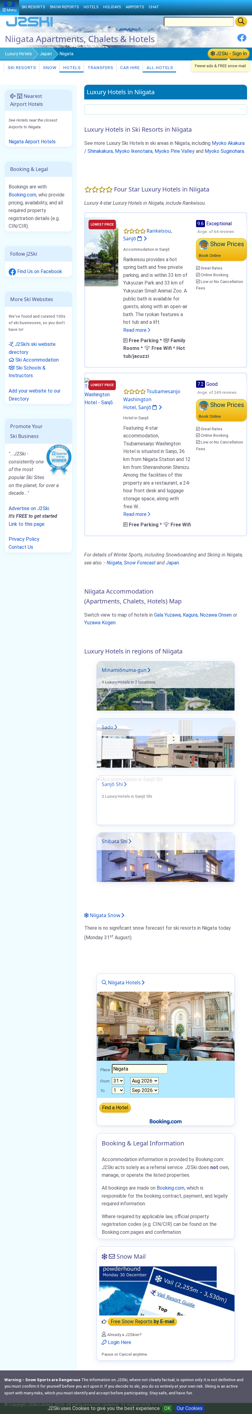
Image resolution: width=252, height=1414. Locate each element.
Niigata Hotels (124, 982)
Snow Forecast (140, 563)
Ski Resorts (21, 67)
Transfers (99, 67)
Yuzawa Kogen (100, 623)
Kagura (190, 615)
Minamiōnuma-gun (124, 670)
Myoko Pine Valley (175, 151)
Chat (154, 7)
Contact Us (21, 547)
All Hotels (159, 67)
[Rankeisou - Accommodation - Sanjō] (101, 251)
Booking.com (22, 195)
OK (167, 1408)
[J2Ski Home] (29, 26)
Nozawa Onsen (216, 615)
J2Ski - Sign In (231, 53)
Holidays (112, 7)
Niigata (114, 563)
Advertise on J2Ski (29, 508)
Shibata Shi (115, 841)
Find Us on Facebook (39, 271)
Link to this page (27, 524)
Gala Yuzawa (167, 615)
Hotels (71, 67)
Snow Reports (64, 7)
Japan (46, 53)
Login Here (119, 1342)
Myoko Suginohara (224, 151)
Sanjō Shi (112, 784)
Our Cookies (190, 1408)
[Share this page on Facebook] (242, 40)
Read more (135, 330)
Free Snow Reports (142, 1322)
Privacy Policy (24, 539)
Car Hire (129, 67)
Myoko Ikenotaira (133, 151)
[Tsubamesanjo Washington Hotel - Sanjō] (101, 392)
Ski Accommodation (36, 360)
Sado (107, 727)
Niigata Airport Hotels (32, 142)
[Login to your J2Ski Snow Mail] (165, 1290)
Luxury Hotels (18, 53)
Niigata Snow (104, 915)
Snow (49, 67)
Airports (135, 7)
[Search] (241, 21)
